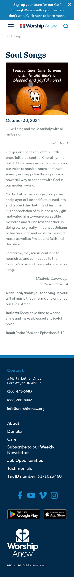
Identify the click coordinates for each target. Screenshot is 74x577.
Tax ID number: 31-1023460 (34, 476)
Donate (14, 431)
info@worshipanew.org (26, 408)
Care (11, 439)
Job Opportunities (25, 460)
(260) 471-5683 (19, 391)
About (13, 423)
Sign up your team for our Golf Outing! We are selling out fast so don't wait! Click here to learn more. (37, 10)
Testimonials (19, 468)
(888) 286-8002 (19, 400)
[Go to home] (38, 26)
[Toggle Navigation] (10, 26)
